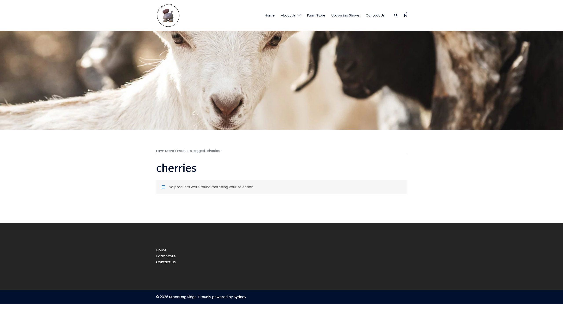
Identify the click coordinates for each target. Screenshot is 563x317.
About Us (288, 15)
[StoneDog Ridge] (168, 15)
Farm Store (316, 15)
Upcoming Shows (345, 15)
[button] (396, 15)
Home (270, 15)
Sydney (240, 296)
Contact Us (375, 15)
